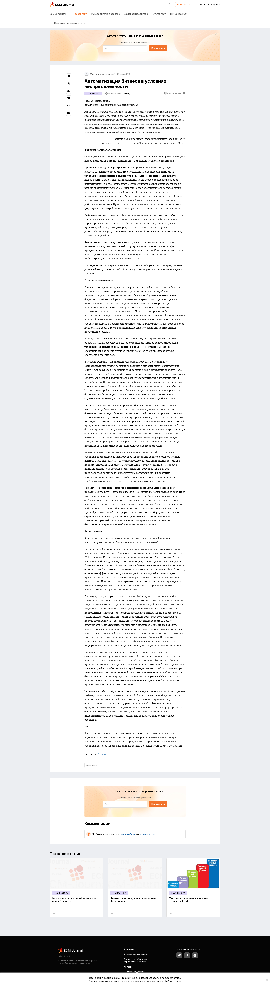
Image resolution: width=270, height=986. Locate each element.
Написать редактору (134, 972)
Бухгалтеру (159, 13)
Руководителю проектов (105, 13)
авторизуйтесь (128, 834)
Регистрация (214, 4)
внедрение (91, 765)
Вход (202, 4)
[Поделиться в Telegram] (68, 105)
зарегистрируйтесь (149, 834)
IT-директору (79, 13)
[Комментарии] (68, 76)
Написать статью (185, 4)
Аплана (102, 754)
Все (58, 13)
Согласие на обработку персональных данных (135, 960)
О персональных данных (136, 954)
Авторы (128, 967)
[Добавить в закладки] (68, 83)
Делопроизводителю (136, 13)
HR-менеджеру (178, 13)
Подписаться (158, 48)
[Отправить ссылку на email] (68, 113)
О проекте (129, 949)
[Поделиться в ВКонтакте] (68, 98)
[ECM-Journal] (70, 950)
